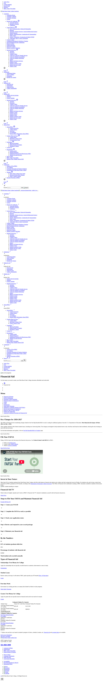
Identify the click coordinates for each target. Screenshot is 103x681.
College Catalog (10, 39)
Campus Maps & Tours (13, 136)
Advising (12, 51)
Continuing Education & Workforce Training (17, 41)
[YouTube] (6, 670)
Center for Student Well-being (17, 58)
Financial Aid (10, 84)
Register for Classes (11, 77)
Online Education (11, 45)
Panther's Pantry (13, 113)
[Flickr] (6, 666)
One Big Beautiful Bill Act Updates (31, 430)
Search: (5, 187)
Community (6, 164)
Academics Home (11, 15)
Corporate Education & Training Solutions (17, 168)
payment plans (55, 632)
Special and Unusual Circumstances (12, 409)
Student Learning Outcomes (13, 48)
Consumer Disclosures (9, 656)
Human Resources (14, 152)
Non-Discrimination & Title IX (11, 662)
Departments (11, 149)
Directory (6, 7)
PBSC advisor (14, 444)
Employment (7, 649)
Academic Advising (11, 18)
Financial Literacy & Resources (11, 400)
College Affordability (12, 88)
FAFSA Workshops (8, 398)
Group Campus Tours (15, 140)
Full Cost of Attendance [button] (6, 635)
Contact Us (9, 147)
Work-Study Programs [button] (6, 589)
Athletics (9, 96)
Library (11, 59)
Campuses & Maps (8, 648)
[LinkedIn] (6, 673)
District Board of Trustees (16, 144)
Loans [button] (2, 578)
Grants (5, 402)
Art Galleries (10, 167)
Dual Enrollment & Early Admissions (15, 42)
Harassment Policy (8, 664)
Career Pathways (12, 27)
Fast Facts (12, 131)
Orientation (9, 76)
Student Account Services (16, 155)
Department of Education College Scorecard (41, 483)
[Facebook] (7, 668)
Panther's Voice (13, 62)
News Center (10, 156)
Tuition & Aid (7, 83)
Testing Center (13, 66)
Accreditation (13, 132)
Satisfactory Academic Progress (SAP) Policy (14, 407)
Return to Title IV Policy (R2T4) (11, 410)
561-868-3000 (6, 645)
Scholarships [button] (4, 568)
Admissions (6, 72)
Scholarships (10, 85)
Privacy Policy (7, 654)
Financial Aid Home (8, 396)
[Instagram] (7, 669)
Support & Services (12, 50)
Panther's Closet (13, 112)
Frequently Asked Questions (10, 399)
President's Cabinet (14, 146)
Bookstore (12, 52)
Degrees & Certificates (13, 21)
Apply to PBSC (10, 74)
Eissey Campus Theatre (15, 176)
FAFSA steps (12, 442)
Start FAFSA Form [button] (5, 448)
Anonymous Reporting (9, 658)
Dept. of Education (43, 575)
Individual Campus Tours (16, 138)
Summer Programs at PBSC (13, 177)
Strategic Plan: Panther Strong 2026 (15, 159)
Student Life (7, 94)
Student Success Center (15, 65)
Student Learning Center (15, 63)
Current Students (8, 4)
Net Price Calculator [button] (5, 636)
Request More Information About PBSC (19, 133)
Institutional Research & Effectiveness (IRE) (20, 153)
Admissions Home (11, 73)
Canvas (8, 19)
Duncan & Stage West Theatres (17, 175)
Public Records (7, 657)
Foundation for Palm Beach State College (16, 170)
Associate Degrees (14, 22)
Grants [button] (2, 599)
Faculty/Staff (7, 6)
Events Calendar (10, 98)
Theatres (10, 172)
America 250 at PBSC (12, 166)
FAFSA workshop (12, 445)
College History (13, 129)
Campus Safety (13, 151)
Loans (5, 403)
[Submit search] (26, 188)
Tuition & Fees (10, 87)
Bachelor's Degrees (14, 24)
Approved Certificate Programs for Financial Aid (15, 413)
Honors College (10, 43)
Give (5, 3)
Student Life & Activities (12, 95)
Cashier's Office (13, 54)
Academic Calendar (11, 16)
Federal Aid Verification (9, 411)
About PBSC (7, 124)
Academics (6, 13)
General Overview (14, 128)
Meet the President (14, 143)
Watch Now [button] (3, 495)
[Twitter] (6, 672)
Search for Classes (11, 46)
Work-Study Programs (9, 406)
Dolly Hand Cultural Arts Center (17, 173)
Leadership (10, 142)
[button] (51, 506)
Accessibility (7, 661)
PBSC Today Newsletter (9, 8)
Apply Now (6, 1)
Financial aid (47, 632)
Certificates (12, 25)
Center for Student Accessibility (17, 56)
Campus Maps (13, 137)
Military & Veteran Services (16, 61)
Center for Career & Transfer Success (18, 55)
